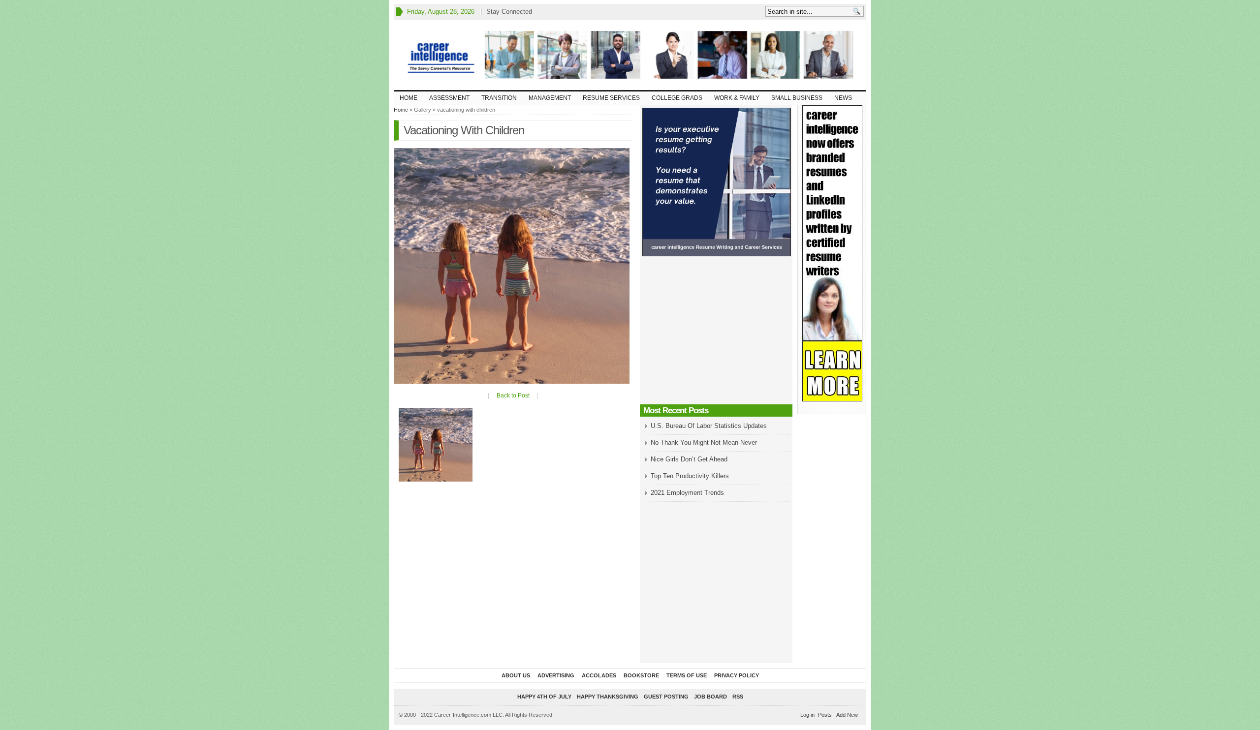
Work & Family (736, 97)
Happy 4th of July (544, 697)
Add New (847, 715)
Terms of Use (686, 675)
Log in (807, 715)
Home (408, 97)
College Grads (677, 97)
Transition (499, 97)
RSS (737, 697)
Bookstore (641, 675)
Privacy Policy (736, 675)
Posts (825, 715)
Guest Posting (666, 697)
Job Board (710, 697)
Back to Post (513, 395)
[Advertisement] (716, 333)
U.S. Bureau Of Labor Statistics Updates (709, 425)
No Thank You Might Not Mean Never (704, 442)
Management (550, 97)
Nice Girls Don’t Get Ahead (689, 459)
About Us (516, 675)
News (843, 97)
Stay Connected (509, 11)
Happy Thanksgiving (607, 697)
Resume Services (611, 97)
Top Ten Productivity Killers (690, 476)
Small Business (796, 97)
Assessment (449, 97)
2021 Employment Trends (687, 492)
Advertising (555, 675)
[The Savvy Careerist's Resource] (630, 55)
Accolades (599, 675)
